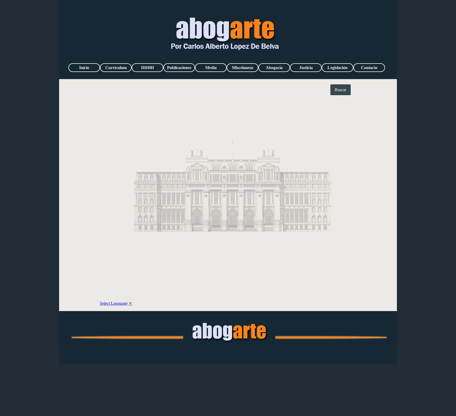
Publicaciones (179, 67)
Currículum (116, 67)
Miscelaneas (242, 67)
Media (211, 67)
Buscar (340, 90)
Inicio (84, 67)
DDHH (147, 67)
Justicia (306, 67)
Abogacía (274, 67)
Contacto (369, 67)
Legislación (337, 67)
